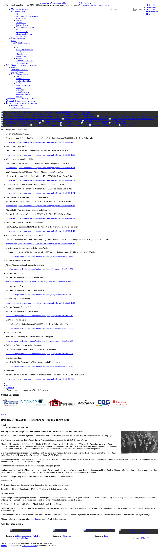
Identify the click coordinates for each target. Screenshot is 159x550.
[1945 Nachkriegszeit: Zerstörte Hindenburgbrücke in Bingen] (138, 532)
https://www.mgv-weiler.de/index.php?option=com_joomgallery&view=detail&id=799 (40, 379)
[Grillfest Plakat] (60, 530)
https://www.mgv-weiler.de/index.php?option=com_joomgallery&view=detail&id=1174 (40, 193)
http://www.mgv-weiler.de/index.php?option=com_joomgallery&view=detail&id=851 (39, 294)
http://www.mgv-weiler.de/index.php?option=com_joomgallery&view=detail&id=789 (39, 328)
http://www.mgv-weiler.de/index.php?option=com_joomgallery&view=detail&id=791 (39, 341)
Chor (36, 519)
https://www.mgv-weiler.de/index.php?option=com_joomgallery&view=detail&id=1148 (40, 231)
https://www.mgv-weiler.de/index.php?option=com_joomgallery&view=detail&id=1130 (40, 303)
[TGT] (61, 406)
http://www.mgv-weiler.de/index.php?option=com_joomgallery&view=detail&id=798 (39, 366)
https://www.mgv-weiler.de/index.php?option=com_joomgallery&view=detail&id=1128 (40, 218)
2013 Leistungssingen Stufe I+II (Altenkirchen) (27, 537)
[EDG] (102, 406)
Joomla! (4, 546)
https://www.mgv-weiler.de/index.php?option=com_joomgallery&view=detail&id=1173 (40, 180)
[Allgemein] (66, 536)
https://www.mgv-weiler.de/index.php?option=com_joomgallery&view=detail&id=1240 (40, 142)
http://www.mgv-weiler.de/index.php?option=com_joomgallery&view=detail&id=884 (39, 256)
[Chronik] (145, 538)
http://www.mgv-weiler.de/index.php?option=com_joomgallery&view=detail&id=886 (39, 269)
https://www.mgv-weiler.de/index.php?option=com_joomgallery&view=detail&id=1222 (40, 155)
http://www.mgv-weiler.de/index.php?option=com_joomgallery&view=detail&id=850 (39, 282)
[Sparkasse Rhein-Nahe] (120, 406)
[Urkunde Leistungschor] (20, 530)
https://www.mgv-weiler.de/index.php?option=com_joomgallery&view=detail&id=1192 (40, 168)
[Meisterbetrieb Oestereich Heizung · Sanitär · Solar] (10, 406)
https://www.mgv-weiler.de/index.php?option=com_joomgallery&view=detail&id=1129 (40, 206)
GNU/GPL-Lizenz (29, 546)
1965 (106, 536)
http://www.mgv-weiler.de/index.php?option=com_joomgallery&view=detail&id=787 (39, 316)
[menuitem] (150, 5)
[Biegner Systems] (33, 406)
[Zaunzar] (85, 406)
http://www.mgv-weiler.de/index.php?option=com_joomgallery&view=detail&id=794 (39, 354)
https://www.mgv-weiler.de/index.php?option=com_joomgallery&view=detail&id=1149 (40, 244)
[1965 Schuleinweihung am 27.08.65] (99, 530)
